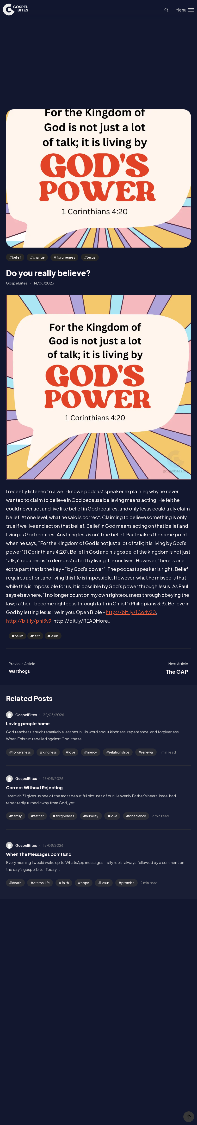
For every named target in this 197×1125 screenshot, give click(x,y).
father (39, 816)
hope (85, 883)
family (17, 816)
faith (37, 636)
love (71, 752)
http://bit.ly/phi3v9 (28, 621)
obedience (137, 816)
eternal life (41, 883)
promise (128, 883)
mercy (92, 752)
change (39, 257)
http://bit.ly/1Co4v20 (131, 612)
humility (92, 816)
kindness (50, 752)
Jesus (91, 257)
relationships (119, 752)
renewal (147, 752)
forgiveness (65, 257)
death (16, 883)
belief (16, 257)
